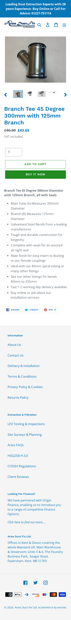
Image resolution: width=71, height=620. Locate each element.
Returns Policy (18, 397)
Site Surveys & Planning (25, 434)
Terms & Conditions (22, 376)
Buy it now (35, 174)
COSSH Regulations (22, 466)
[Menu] (64, 24)
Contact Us (15, 355)
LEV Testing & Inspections (26, 424)
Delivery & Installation (24, 366)
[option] (18, 94)
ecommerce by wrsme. (52, 607)
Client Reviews (18, 476)
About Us (14, 344)
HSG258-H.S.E (18, 455)
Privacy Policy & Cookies (25, 387)
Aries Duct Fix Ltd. (26, 607)
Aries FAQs (16, 445)
